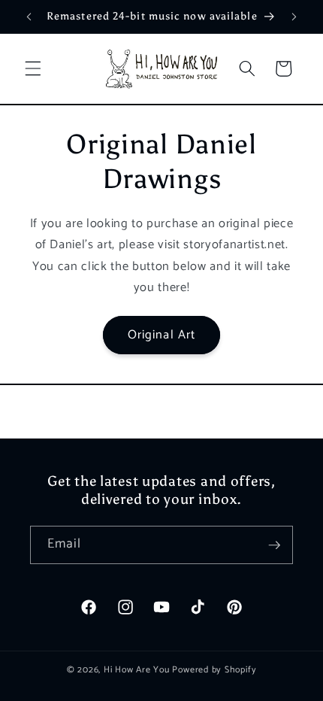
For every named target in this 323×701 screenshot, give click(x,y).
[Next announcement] (294, 16)
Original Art (161, 335)
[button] (33, 68)
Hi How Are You (137, 670)
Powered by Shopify (214, 670)
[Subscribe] (274, 545)
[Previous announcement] (29, 16)
